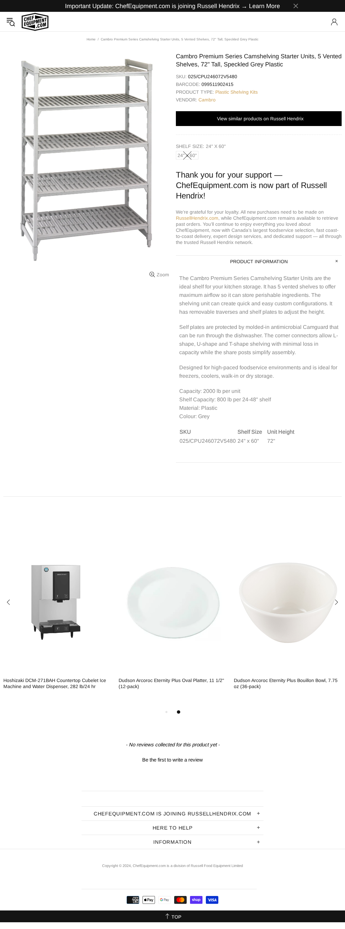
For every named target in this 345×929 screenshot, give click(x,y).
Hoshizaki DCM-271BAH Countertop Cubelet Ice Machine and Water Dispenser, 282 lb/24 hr (54, 683)
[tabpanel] (57, 617)
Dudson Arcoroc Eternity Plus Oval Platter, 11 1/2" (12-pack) (171, 683)
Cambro (207, 99)
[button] (172, 758)
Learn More (264, 6)
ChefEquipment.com (35, 21)
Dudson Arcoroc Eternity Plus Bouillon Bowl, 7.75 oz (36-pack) (286, 683)
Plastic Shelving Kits (236, 92)
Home (91, 39)
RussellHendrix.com (197, 218)
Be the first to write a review (172, 760)
